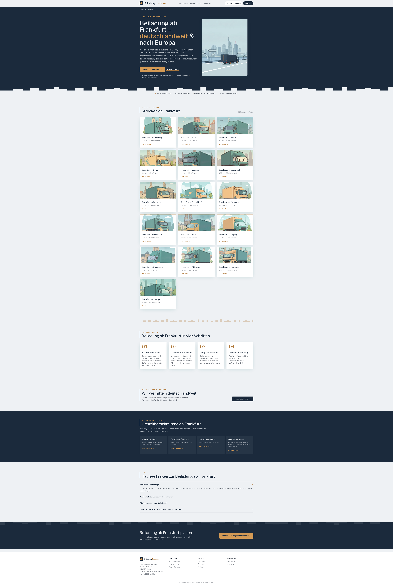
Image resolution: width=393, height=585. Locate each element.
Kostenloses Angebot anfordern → (236, 536)
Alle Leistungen (174, 561)
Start (141, 9)
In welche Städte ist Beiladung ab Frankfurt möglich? (196, 509)
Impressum (231, 561)
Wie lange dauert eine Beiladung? (196, 503)
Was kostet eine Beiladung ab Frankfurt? (196, 497)
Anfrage (248, 3)
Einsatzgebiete (195, 3)
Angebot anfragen (175, 567)
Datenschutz (231, 564)
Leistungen (183, 3)
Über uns (201, 564)
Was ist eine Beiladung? (196, 485)
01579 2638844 (235, 3)
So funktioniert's (172, 69)
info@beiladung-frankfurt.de (153, 571)
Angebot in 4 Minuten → (152, 69)
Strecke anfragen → (242, 399)
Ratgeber (207, 3)
